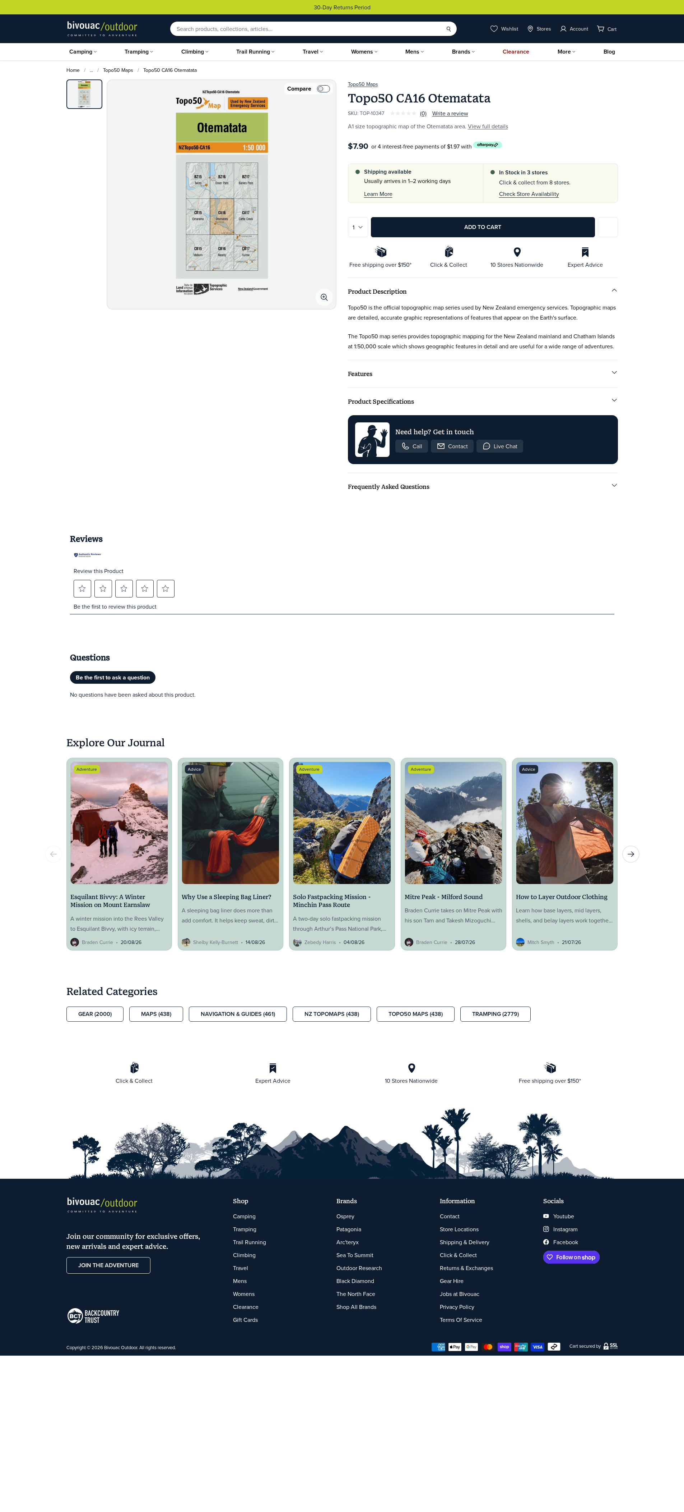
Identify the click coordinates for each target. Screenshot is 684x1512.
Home (73, 70)
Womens (362, 51)
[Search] (448, 29)
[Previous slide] (53, 854)
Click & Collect (458, 1255)
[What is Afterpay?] (487, 145)
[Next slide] (630, 854)
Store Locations (459, 1229)
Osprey (345, 1216)
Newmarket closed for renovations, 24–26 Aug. (375, 7)
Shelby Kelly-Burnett (215, 942)
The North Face (355, 1294)
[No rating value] (405, 113)
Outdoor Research (359, 1268)
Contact (450, 1216)
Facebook (565, 1242)
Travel (310, 51)
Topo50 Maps (118, 70)
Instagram (565, 1229)
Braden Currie (97, 942)
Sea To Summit (354, 1255)
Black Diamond (355, 1281)
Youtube (563, 1216)
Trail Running (253, 51)
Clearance (516, 51)
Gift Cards (245, 1320)
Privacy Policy (457, 1307)
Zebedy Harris (320, 942)
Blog (609, 51)
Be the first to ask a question (113, 677)
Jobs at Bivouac (459, 1294)
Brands (461, 51)
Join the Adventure (108, 1265)
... (91, 70)
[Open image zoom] (324, 297)
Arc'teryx (347, 1242)
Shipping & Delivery (464, 1242)
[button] (82, 588)
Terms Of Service (461, 1320)
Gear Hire (452, 1281)
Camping (80, 51)
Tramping (137, 51)
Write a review (450, 113)
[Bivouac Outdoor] (102, 29)
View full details (488, 126)
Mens (412, 51)
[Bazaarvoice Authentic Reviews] (88, 555)
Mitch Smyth (540, 942)
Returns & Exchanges (466, 1268)
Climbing (192, 51)
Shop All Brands (356, 1307)
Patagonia (348, 1229)
